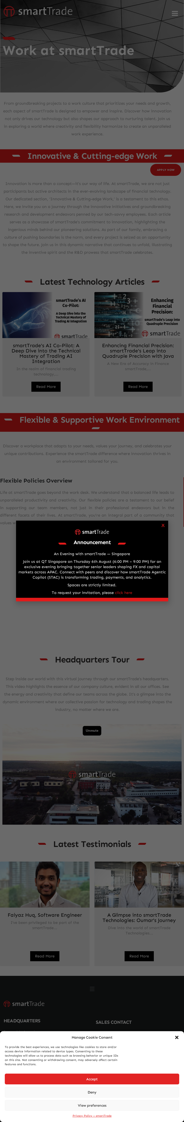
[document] (92, 561)
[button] (176, 1037)
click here (123, 592)
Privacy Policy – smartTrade (92, 1115)
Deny (92, 1092)
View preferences (92, 1105)
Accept (92, 1079)
